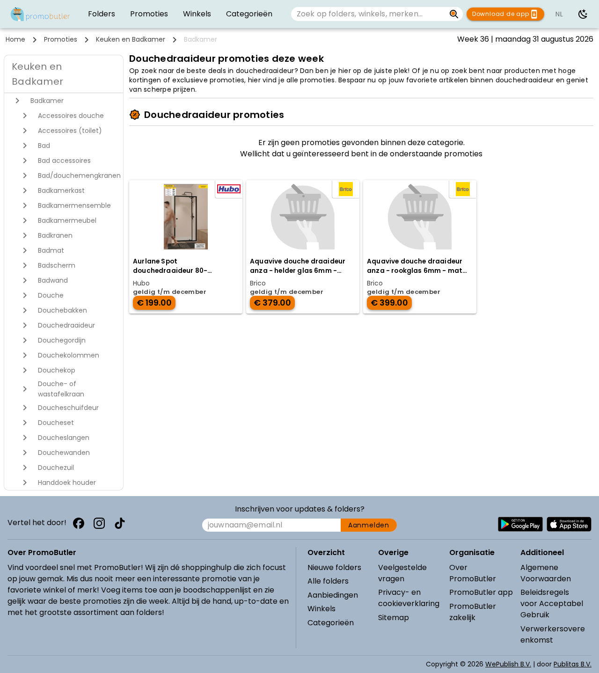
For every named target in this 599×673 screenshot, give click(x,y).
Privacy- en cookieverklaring (408, 598)
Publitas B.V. (573, 664)
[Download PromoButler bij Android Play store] (520, 524)
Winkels (321, 608)
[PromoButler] (40, 14)
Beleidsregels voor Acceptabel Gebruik (551, 603)
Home (15, 39)
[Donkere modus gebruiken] (583, 14)
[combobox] (368, 14)
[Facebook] (78, 523)
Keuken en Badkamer (130, 39)
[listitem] (101, 14)
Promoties (60, 39)
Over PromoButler (472, 573)
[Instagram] (99, 523)
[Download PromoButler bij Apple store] (569, 524)
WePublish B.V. (508, 664)
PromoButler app (481, 592)
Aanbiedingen (332, 595)
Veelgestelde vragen (402, 573)
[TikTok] (119, 523)
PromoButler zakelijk (472, 612)
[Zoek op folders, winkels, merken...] (454, 14)
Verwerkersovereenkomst (552, 634)
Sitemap (393, 617)
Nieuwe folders (334, 567)
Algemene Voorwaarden (545, 573)
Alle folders (328, 581)
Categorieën (330, 622)
